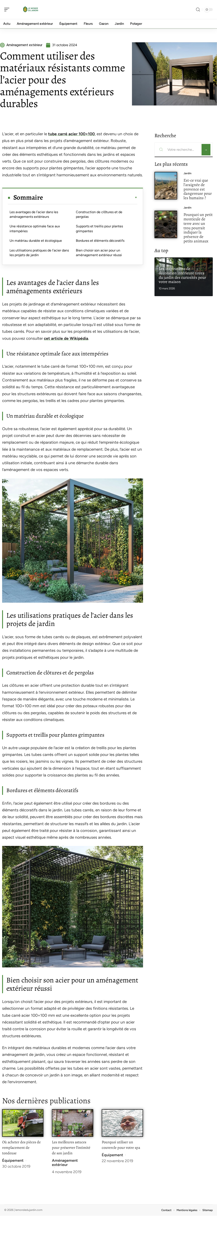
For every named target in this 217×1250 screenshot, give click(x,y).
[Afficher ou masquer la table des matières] (90, 197)
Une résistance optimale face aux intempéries (35, 228)
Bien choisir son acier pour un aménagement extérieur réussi (99, 252)
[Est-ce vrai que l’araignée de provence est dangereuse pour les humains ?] (166, 185)
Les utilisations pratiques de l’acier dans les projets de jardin (39, 252)
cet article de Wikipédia (66, 338)
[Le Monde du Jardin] (30, 9)
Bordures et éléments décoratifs (100, 241)
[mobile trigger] (7, 9)
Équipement (13, 1160)
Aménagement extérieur (65, 1162)
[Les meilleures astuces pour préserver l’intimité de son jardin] (72, 1123)
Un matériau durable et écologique (36, 241)
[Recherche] (198, 9)
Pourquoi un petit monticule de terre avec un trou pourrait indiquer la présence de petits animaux (198, 228)
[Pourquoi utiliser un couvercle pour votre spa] (122, 1123)
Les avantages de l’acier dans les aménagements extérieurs (34, 214)
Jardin (187, 173)
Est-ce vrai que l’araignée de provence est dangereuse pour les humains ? (198, 189)
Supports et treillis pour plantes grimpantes (99, 228)
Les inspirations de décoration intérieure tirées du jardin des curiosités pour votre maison (182, 275)
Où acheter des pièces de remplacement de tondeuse (21, 1148)
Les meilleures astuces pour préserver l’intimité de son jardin (71, 1148)
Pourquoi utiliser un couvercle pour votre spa (121, 1145)
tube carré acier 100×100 (71, 133)
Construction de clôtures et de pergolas (99, 214)
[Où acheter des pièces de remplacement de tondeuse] (22, 1123)
